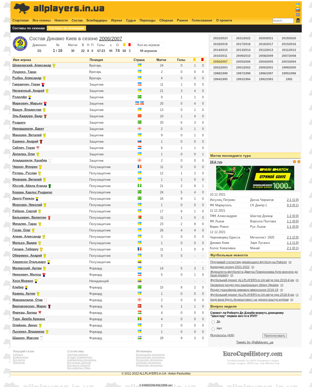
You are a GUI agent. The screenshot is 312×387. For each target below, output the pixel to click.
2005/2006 (243, 61)
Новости (61, 20)
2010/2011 (220, 55)
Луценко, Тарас (24, 72)
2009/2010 (243, 55)
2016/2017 (266, 44)
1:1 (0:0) (293, 221)
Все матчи (19, 359)
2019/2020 (289, 38)
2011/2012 (289, 49)
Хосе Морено (22, 281)
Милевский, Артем (27, 268)
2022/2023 (220, 38)
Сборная (166, 20)
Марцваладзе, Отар (27, 300)
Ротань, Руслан (24, 173)
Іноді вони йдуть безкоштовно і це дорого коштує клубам (249, 299)
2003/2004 (289, 61)
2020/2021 (266, 38)
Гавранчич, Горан (26, 84)
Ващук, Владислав (26, 109)
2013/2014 (243, 49)
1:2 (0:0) (293, 216)
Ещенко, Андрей (25, 141)
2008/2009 (266, 55)
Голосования (202, 20)
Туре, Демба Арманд (28, 319)
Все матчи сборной (78, 365)
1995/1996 (289, 73)
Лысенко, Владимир (28, 331)
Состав (77, 20)
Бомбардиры (97, 20)
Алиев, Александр (26, 236)
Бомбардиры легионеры (81, 359)
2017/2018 (243, 44)
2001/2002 (243, 67)
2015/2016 (289, 44)
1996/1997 (266, 73)
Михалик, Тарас (24, 224)
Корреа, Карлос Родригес (32, 192)
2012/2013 (266, 49)
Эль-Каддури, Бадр (27, 116)
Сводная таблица (77, 354)
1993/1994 (243, 79)
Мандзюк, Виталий (27, 135)
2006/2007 (110, 38)
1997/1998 (243, 73)
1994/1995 (220, 79)
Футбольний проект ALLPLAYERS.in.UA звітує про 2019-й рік (252, 280)
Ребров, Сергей (24, 211)
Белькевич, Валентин (29, 217)
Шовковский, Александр (31, 65)
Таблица (18, 354)
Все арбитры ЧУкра (78, 368)
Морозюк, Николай (27, 205)
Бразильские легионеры (150, 354)
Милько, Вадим (24, 243)
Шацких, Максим (25, 338)
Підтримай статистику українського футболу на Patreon (248, 262)
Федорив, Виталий (27, 179)
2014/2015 (220, 49)
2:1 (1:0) (293, 200)
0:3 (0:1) (293, 205)
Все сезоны (42, 20)
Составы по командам (66, 28)
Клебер (18, 287)
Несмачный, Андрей (28, 90)
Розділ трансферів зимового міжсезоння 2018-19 (244, 290)
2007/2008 (289, 55)
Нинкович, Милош (26, 274)
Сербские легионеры (148, 362)
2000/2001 (266, 67)
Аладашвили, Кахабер (29, 160)
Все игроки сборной (79, 362)
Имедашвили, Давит (28, 128)
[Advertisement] (211, 9)
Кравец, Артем (23, 293)
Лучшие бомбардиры (79, 357)
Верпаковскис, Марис (29, 306)
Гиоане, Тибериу (25, 249)
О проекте (224, 20)
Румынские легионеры (149, 365)
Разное (182, 20)
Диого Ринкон (23, 198)
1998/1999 (220, 73)
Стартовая (20, 20)
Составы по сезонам (28, 28)
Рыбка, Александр (26, 78)
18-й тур (216, 162)
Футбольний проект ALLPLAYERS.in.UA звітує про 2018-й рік (252, 295)
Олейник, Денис (25, 325)
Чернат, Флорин (25, 167)
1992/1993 (266, 79)
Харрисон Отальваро (29, 262)
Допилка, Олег (23, 154)
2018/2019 (220, 44)
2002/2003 (220, 67)
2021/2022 (243, 38)
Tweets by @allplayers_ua (254, 342)
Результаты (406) (222, 335)
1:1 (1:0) (293, 243)
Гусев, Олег (21, 230)
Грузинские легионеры (149, 359)
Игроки (116, 20)
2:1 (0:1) (293, 248)
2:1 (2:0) (293, 237)
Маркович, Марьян (27, 103)
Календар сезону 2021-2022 (230, 267)
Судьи (131, 20)
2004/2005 (266, 61)
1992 (289, 79)
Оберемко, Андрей (27, 255)
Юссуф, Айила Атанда (29, 186)
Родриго (19, 122)
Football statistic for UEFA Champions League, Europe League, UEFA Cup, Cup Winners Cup (253, 362)
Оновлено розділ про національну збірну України (244, 285)
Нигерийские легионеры (150, 357)
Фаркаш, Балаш (24, 312)
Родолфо (19, 97)
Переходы (148, 20)
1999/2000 (289, 67)
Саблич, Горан (23, 147)
